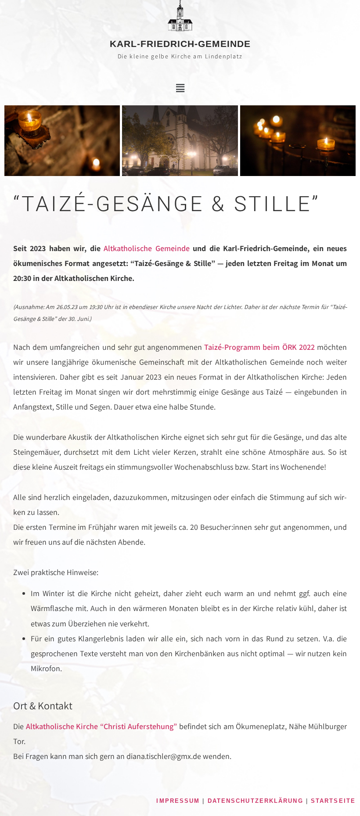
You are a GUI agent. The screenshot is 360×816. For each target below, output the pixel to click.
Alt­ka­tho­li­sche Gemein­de (146, 248)
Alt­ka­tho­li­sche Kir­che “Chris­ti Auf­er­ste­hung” (101, 726)
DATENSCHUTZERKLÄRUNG (255, 801)
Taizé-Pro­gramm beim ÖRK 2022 (259, 347)
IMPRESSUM (178, 801)
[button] (180, 88)
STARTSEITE (333, 801)
